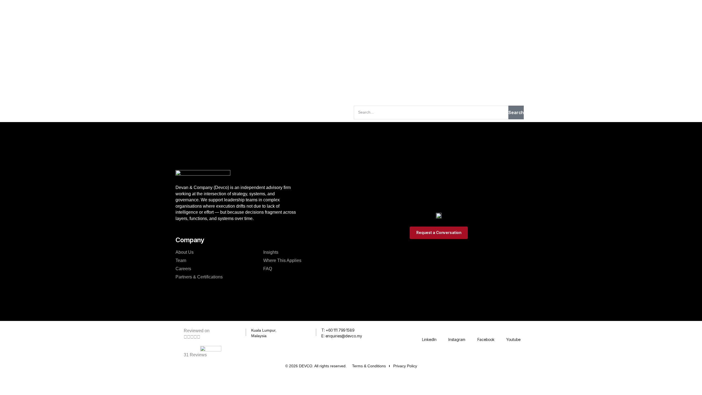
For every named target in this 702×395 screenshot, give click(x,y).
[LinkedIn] (429, 331)
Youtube (513, 339)
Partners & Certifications (199, 277)
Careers (183, 268)
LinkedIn (429, 339)
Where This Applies (282, 260)
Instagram (456, 339)
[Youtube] (513, 331)
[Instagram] (457, 331)
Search (516, 112)
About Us (185, 252)
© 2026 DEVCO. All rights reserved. (316, 366)
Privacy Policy (405, 366)
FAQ (267, 268)
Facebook (485, 339)
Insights (270, 252)
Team (181, 260)
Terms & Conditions (369, 366)
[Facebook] (486, 331)
